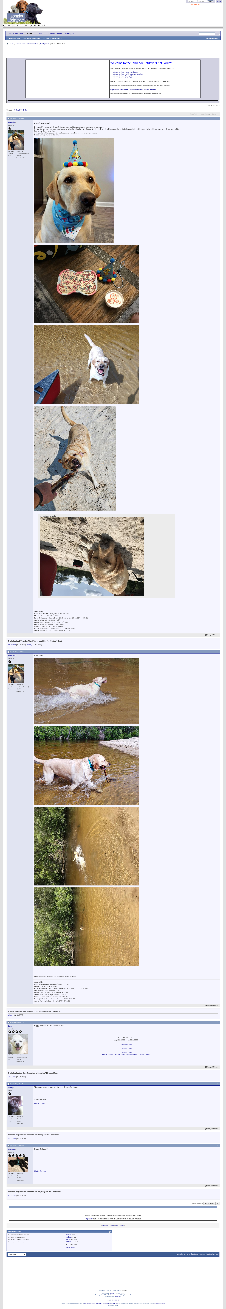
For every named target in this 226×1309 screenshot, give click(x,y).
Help (219, 2)
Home (29, 34)
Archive (202, 1254)
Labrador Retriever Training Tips (123, 76)
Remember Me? (195, 4)
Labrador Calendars (55, 34)
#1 (217, 118)
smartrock (12, 645)
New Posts (12, 38)
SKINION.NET (115, 1300)
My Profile (46, 38)
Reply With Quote (212, 635)
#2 (217, 651)
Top (217, 1203)
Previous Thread (108, 1226)
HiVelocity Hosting (159, 1304)
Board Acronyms (16, 34)
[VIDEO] (68, 1242)
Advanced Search (212, 38)
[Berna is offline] (18, 1044)
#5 (217, 1145)
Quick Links (56, 38)
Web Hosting (210, 1254)
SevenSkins (118, 1296)
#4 (217, 1083)
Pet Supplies (70, 34)
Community (36, 38)
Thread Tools (193, 114)
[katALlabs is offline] (16, 140)
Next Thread (119, 1226)
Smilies (68, 1237)
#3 (217, 1022)
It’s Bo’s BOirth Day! (20, 110)
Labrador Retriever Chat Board (187, 1254)
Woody (29, 645)
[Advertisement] (113, 51)
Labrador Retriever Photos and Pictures (125, 72)
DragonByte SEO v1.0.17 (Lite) (93, 1304)
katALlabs (12, 1077)
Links (40, 34)
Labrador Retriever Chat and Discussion (125, 78)
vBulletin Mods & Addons (110, 1304)
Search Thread (205, 114)
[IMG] (68, 1239)
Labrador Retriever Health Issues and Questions (128, 74)
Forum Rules (26, 38)
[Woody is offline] (15, 1105)
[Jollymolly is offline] (18, 1164)
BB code (68, 1235)
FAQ (18, 38)
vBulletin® (113, 1293)
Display (214, 114)
